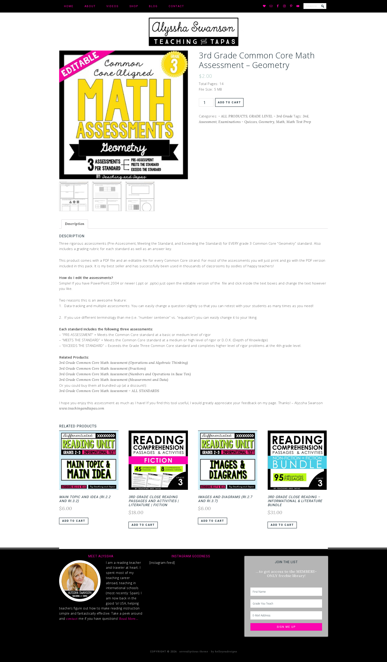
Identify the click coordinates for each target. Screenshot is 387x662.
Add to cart (229, 102)
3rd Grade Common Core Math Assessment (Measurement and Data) (113, 380)
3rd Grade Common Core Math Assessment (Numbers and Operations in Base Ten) (125, 374)
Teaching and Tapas (193, 31)
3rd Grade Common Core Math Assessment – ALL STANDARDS (109, 391)
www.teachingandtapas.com (81, 408)
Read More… (128, 619)
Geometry (266, 122)
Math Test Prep (298, 122)
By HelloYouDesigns (224, 651)
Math (280, 122)
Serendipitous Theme (193, 651)
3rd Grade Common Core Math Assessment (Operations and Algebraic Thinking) (124, 363)
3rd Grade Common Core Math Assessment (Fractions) (102, 368)
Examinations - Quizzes (237, 122)
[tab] (74, 224)
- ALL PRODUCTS (232, 116)
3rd (305, 116)
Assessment (208, 122)
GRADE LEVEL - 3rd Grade (271, 116)
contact (72, 619)
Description (74, 224)
